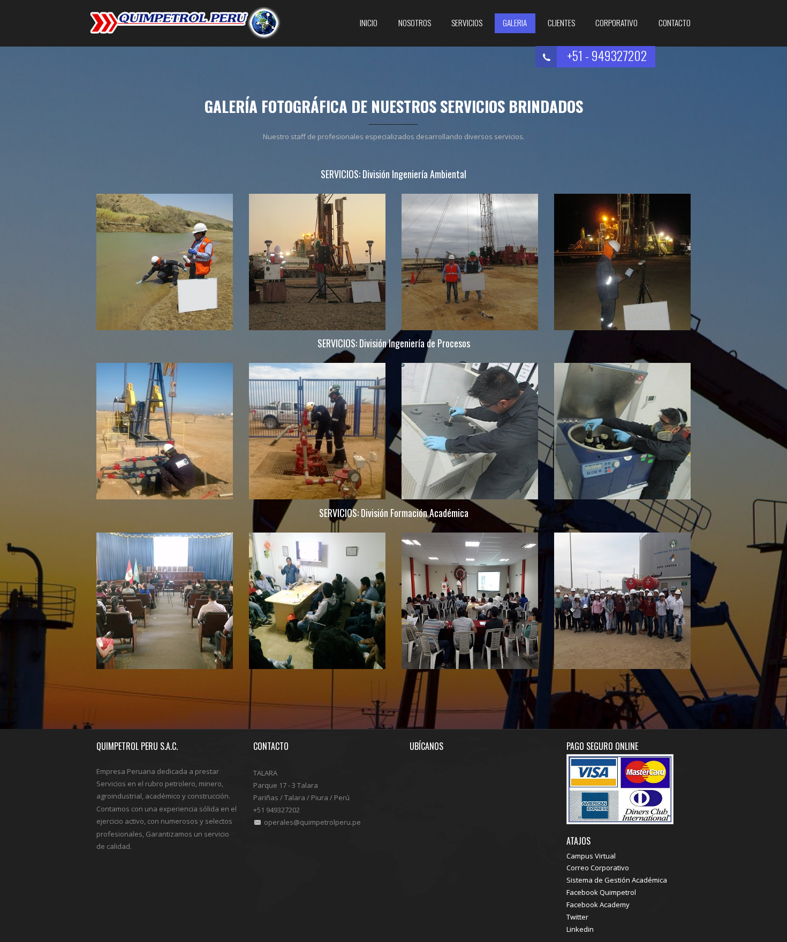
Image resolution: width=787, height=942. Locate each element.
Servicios (466, 22)
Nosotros (414, 22)
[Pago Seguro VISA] (620, 787)
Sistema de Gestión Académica (616, 880)
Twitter (577, 917)
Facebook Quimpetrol (601, 892)
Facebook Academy (598, 904)
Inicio (368, 22)
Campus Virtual (591, 856)
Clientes (561, 22)
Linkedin (580, 929)
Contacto (675, 22)
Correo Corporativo (597, 867)
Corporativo (616, 22)
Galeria (515, 22)
